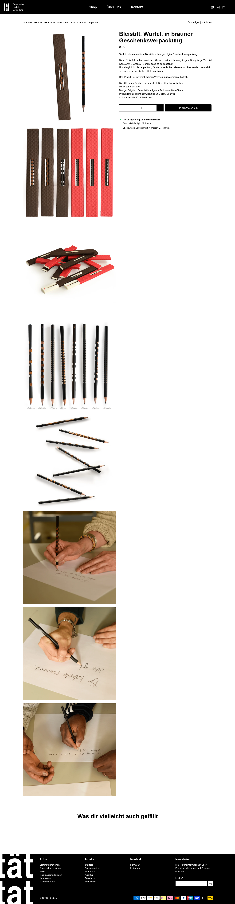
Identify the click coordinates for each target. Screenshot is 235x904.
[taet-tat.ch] (21, 7)
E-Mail (179, 878)
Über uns (114, 7)
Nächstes (207, 22)
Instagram (135, 868)
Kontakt (137, 7)
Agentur (89, 875)
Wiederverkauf (47, 881)
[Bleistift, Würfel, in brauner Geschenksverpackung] (69, 77)
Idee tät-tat (90, 871)
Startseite (28, 22)
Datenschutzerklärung (51, 868)
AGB (42, 871)
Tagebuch (90, 878)
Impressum (45, 878)
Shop (93, 7)
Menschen (90, 881)
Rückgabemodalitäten (51, 875)
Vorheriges (194, 22)
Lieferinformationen (50, 864)
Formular (135, 864)
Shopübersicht (92, 868)
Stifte (40, 22)
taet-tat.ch (52, 898)
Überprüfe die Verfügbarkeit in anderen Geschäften (146, 128)
